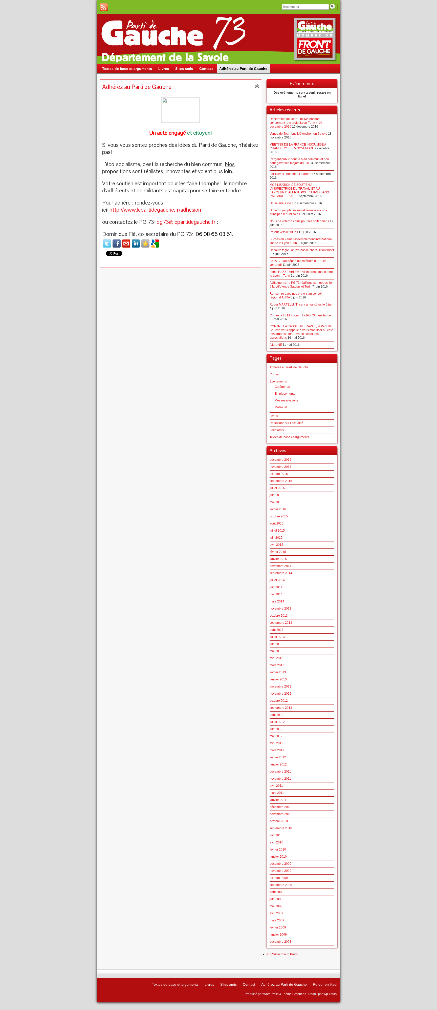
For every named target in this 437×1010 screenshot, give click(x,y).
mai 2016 (276, 502)
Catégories (282, 387)
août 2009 (276, 892)
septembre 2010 (281, 828)
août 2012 (276, 715)
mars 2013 (277, 665)
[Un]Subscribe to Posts (282, 954)
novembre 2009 (280, 871)
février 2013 (278, 672)
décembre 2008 (280, 941)
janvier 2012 (278, 764)
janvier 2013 (278, 679)
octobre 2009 (279, 878)
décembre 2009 (280, 863)
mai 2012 (276, 736)
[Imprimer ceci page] (257, 86)
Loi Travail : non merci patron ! (290, 174)
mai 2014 (276, 594)
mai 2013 (276, 651)
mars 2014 (277, 601)
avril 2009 (276, 913)
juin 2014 (276, 587)
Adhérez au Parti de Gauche (289, 367)
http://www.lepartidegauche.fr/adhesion (155, 209)
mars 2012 (277, 750)
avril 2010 (276, 842)
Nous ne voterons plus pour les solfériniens (299, 221)
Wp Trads (330, 994)
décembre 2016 (280, 459)
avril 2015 (276, 545)
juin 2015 (276, 537)
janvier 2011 (278, 800)
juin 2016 (276, 495)
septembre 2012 (281, 708)
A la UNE (276, 345)
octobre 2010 (279, 821)
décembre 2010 (280, 807)
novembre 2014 (280, 566)
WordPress (270, 994)
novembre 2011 (280, 778)
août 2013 (276, 630)
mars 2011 (277, 793)
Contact (275, 374)
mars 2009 (277, 920)
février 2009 (278, 927)
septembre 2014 (281, 573)
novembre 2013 (280, 608)
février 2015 (278, 552)
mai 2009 (276, 906)
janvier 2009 (278, 934)
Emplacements (285, 393)
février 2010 (278, 849)
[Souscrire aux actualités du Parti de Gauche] (104, 7)
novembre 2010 (280, 814)
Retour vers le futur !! (284, 232)
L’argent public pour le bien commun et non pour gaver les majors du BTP (299, 161)
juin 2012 (276, 729)
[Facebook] (117, 243)
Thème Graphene (294, 994)
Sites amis (277, 430)
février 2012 (278, 757)
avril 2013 (276, 658)
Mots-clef (281, 407)
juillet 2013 (277, 637)
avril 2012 (276, 743)
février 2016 (278, 509)
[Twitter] (107, 243)
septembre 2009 (281, 885)
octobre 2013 (279, 615)
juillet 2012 (277, 722)
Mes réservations (286, 400)
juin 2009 (276, 899)
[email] (126, 243)
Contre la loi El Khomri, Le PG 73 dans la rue (300, 315)
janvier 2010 (278, 856)
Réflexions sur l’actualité (286, 423)
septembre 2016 (281, 481)
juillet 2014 (277, 580)
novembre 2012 (280, 693)
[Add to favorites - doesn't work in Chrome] (145, 243)
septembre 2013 (281, 622)
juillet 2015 (277, 530)
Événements (278, 381)
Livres (274, 416)
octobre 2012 (279, 700)
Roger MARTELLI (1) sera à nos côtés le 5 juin (301, 304)
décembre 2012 (280, 686)
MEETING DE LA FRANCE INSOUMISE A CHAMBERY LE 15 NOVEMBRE (298, 146)
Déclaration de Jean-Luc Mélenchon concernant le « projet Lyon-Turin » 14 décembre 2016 (296, 122)
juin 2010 (276, 835)
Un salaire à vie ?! (282, 203)
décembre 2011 (280, 771)
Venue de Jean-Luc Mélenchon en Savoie (298, 133)
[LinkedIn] (136, 243)
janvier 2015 (278, 559)
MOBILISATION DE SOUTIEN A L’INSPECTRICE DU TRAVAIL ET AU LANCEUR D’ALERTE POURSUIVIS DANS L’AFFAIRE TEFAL (299, 190)
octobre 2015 (279, 516)
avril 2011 (276, 785)
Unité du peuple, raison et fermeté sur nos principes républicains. (298, 212)
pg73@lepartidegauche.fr (186, 221)
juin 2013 (276, 644)
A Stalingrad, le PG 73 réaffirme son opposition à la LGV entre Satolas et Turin (302, 284)
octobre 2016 (279, 474)
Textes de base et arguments (289, 437)
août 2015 (276, 523)
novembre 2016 (280, 467)
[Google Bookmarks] (155, 243)
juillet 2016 (277, 488)
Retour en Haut (325, 984)
